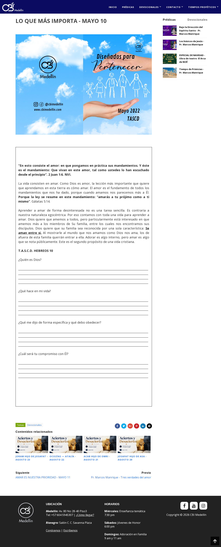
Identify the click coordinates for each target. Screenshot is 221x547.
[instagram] (203, 506)
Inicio (113, 7)
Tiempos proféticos (202, 7)
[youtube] (194, 506)
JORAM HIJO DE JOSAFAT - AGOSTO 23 (32, 458)
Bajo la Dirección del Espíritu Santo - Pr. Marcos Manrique (191, 30)
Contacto (173, 7)
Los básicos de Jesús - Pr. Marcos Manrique (191, 43)
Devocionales (149, 7)
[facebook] (184, 506)
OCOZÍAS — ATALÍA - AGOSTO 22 (63, 458)
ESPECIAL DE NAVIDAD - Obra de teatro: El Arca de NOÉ (192, 58)
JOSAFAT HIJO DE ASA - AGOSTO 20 (132, 458)
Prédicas (128, 7)
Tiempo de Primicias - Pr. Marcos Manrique (191, 71)
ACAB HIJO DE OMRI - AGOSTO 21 (97, 458)
